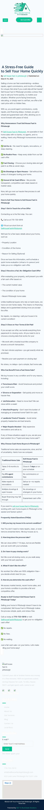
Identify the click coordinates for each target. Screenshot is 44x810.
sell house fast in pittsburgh (15, 76)
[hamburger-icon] (5, 20)
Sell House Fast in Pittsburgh (14, 132)
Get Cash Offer (26, 20)
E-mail (5, 739)
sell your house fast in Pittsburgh (25, 506)
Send (7, 749)
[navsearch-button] (39, 20)
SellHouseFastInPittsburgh (11, 228)
